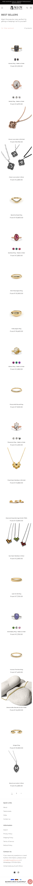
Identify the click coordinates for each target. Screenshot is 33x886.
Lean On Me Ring (16, 593)
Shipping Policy (8, 837)
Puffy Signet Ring (16, 328)
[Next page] (21, 793)
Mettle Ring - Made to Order (16, 101)
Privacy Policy (7, 834)
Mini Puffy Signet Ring (16, 290)
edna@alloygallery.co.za (11, 860)
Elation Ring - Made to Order (16, 366)
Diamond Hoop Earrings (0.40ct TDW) (16, 518)
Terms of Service (8, 841)
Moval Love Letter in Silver (16, 783)
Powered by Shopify (23, 883)
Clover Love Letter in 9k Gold (16, 139)
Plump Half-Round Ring (16, 404)
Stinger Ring (16, 745)
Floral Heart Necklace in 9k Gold (16, 480)
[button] (2, 8)
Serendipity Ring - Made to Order (16, 631)
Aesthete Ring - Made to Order (16, 252)
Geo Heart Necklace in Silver (16, 556)
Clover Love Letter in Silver (16, 177)
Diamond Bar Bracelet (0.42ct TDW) (16, 707)
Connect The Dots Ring (16, 669)
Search (5, 830)
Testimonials (7, 811)
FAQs (5, 815)
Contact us (6, 819)
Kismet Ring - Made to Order (16, 63)
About (5, 807)
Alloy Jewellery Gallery (14, 883)
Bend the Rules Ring (16, 215)
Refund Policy (7, 845)
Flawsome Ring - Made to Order (16, 442)
